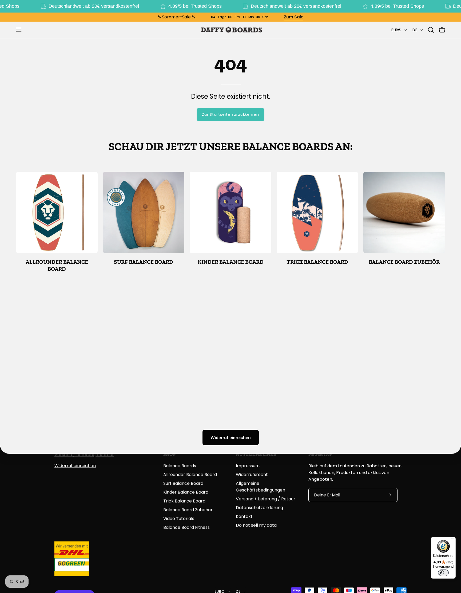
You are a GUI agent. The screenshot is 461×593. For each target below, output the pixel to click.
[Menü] (452, 540)
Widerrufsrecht (252, 474)
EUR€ (396, 30)
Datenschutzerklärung (259, 507)
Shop (169, 454)
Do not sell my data (256, 525)
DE (414, 30)
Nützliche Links (256, 454)
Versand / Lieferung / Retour (84, 455)
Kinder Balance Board (185, 492)
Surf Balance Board (183, 483)
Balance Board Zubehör (188, 510)
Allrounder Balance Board (190, 474)
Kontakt (244, 516)
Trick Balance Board (184, 501)
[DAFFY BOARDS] (230, 30)
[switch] (443, 573)
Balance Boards (179, 466)
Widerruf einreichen (230, 437)
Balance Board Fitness (186, 527)
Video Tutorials (178, 518)
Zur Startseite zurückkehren (230, 114)
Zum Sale (293, 17)
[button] (430, 29)
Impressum (248, 466)
